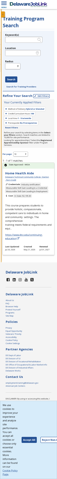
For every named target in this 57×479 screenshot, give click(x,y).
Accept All (29, 440)
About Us (10, 300)
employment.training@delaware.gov (22, 383)
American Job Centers (15, 386)
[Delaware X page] (32, 279)
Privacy (9, 327)
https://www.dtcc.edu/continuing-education (24, 236)
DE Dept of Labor (13, 355)
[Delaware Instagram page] (20, 279)
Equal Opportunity (14, 331)
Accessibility (11, 337)
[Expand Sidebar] (3, 14)
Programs (10, 312)
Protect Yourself (13, 309)
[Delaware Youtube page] (26, 279)
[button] (4, 4)
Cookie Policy (12, 340)
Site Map (10, 315)
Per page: (7, 154)
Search (11, 79)
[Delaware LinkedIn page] (14, 279)
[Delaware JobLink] (28, 4)
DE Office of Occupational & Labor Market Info (26, 364)
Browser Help (12, 306)
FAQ (7, 303)
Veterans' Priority (13, 334)
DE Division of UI (13, 358)
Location (10, 48)
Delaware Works (13, 370)
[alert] (28, 165)
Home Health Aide (19, 173)
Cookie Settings (13, 343)
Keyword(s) (12, 35)
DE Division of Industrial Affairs (19, 367)
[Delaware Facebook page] (8, 279)
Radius (9, 61)
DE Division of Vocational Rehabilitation (23, 361)
